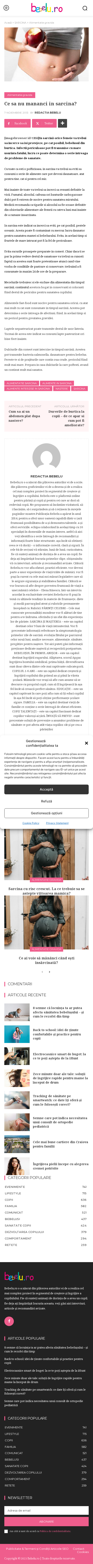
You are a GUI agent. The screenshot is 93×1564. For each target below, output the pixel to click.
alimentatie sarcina (22, 383)
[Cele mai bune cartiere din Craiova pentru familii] (17, 1144)
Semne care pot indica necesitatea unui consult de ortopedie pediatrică (60, 1122)
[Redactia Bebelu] (46, 457)
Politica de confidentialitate (55, 1531)
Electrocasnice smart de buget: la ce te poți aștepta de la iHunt (59, 1056)
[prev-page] (42, 972)
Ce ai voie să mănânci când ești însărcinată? (46, 960)
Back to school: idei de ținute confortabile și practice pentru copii (57, 1034)
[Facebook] (9, 1321)
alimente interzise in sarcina (28, 388)
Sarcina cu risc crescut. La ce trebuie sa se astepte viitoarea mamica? (46, 891)
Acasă (8, 22)
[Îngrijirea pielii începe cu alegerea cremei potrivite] (17, 1166)
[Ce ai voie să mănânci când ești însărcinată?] (46, 922)
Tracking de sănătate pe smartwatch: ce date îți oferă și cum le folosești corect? (57, 1100)
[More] (62, 123)
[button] (86, 743)
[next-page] (49, 972)
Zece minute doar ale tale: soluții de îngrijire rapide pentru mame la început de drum (60, 1078)
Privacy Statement (57, 822)
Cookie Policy (30, 822)
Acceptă (46, 789)
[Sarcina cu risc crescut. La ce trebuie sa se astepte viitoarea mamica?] (46, 853)
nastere (62, 388)
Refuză (46, 801)
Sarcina (79, 388)
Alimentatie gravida (41, 22)
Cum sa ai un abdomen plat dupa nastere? (24, 416)
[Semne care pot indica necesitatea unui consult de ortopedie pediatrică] (17, 1122)
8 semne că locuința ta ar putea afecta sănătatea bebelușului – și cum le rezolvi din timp (58, 1012)
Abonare (46, 1521)
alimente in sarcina (57, 383)
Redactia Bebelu (48, 112)
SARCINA (20, 22)
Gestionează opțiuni (46, 813)
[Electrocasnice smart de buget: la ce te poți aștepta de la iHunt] (17, 1056)
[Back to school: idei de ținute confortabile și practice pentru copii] (17, 1034)
